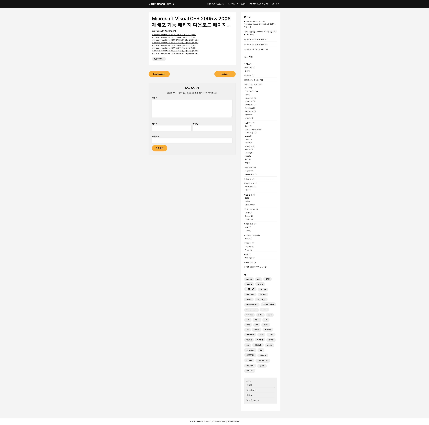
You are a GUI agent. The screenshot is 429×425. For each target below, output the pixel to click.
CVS (246, 201)
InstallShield (249, 187)
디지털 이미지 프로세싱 (253, 267)
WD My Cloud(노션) (259, 4)
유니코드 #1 (249, 49)
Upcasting (268, 329)
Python (247, 115)
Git (246, 198)
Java (246, 88)
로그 (247, 345)
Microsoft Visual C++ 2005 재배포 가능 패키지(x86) (174, 35)
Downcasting (250, 294)
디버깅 (247, 139)
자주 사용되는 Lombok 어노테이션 (258, 32)
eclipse (247, 171)
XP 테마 (271, 334)
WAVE (261, 334)
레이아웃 (271, 340)
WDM (247, 156)
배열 (261, 350)
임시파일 (262, 366)
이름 (154, 124)
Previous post (159, 74)
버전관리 (250, 355)
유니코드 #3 (249, 39)
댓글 (154, 98)
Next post (225, 74)
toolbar (266, 324)
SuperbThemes (233, 421)
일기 (246, 71)
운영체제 (247, 243)
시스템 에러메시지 (263, 360)
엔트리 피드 (251, 390)
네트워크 (247, 179)
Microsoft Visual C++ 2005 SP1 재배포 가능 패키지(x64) (175, 43)
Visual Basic (249, 98)
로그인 (249, 385)
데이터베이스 (249, 209)
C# (246, 94)
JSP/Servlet (249, 111)
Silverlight (248, 146)
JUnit (247, 227)
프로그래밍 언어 (250, 84)
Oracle (247, 213)
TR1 (247, 329)
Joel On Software (251, 129)
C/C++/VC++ (159, 59)
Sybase (247, 216)
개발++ (247, 123)
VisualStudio (250, 334)
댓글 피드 (250, 395)
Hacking (248, 153)
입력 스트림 (249, 371)
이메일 (196, 124)
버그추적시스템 (250, 235)
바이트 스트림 (250, 350)
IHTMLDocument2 (251, 304)
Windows (248, 246)
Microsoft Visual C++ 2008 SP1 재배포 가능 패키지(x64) (175, 53)
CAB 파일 (249, 284)
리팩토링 (269, 345)
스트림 (249, 360)
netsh (270, 315)
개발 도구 (248, 167)
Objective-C (249, 105)
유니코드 (250, 366)
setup (248, 324)
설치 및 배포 (249, 183)
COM (250, 289)
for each (248, 299)
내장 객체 (249, 340)
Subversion (249, 205)
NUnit (247, 231)
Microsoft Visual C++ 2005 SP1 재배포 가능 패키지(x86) (175, 40)
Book (246, 126)
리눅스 (247, 250)
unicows (256, 329)
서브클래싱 (263, 355)
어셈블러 (248, 118)
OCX (247, 320)
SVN (257, 324)
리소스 (258, 344)
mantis (247, 239)
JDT (264, 309)
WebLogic (248, 258)
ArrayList (249, 279)
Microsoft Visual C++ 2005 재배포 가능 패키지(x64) (174, 37)
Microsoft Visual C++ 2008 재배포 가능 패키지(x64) (174, 48)
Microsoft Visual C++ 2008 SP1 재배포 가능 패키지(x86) (175, 51)
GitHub (275, 4)
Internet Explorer (251, 310)
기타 (246, 163)
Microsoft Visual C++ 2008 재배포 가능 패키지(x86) (174, 45)
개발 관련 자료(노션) (215, 4)
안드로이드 (249, 101)
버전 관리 (248, 195)
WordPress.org (252, 400)
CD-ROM (260, 284)
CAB (268, 279)
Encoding (263, 294)
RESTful (247, 149)
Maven (247, 136)
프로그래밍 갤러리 (251, 80)
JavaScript (249, 108)
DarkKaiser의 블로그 (161, 3)
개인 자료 (248, 67)
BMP (258, 279)
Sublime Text (249, 174)
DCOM (263, 289)
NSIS (246, 190)
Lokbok (260, 315)
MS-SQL (248, 219)
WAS (246, 254)
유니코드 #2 (249, 44)
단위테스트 (248, 224)
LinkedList (249, 315)
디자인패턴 (248, 262)
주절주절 (247, 75)
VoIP (246, 159)
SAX (266, 320)
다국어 (260, 339)
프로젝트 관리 (250, 133)
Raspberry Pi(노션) (236, 4)
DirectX (247, 143)
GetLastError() (261, 299)
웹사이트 (155, 136)
